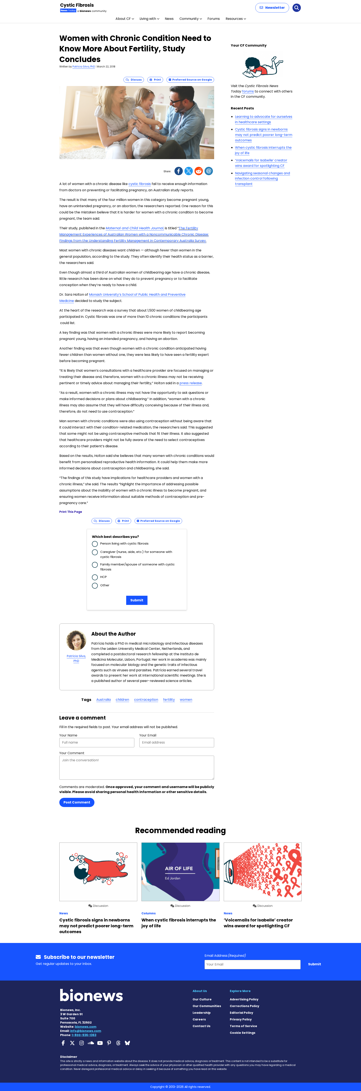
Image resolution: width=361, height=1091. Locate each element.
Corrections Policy (244, 1006)
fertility (169, 699)
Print (156, 79)
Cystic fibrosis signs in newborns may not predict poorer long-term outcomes (263, 134)
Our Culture (202, 999)
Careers (199, 1019)
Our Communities (207, 1006)
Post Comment (77, 802)
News (169, 18)
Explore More (240, 991)
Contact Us (201, 1026)
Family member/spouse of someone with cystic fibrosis (137, 566)
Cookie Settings (242, 1033)
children (122, 699)
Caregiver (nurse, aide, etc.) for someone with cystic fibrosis (136, 554)
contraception (146, 699)
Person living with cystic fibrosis (124, 543)
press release (190, 383)
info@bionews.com (85, 1031)
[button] (272, 8)
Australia (103, 699)
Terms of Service (243, 1026)
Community (189, 18)
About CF (123, 18)
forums (248, 91)
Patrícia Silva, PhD (83, 66)
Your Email (147, 735)
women (186, 699)
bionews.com (85, 1027)
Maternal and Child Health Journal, (135, 228)
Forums (213, 18)
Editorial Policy (241, 1013)
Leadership (202, 1013)
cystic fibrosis (139, 183)
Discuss (135, 79)
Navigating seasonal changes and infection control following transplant (262, 178)
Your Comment (71, 753)
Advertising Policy (244, 999)
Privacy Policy (241, 1019)
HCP (103, 577)
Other (104, 585)
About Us (200, 991)
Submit (136, 600)
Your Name (68, 735)
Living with (148, 18)
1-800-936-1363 (84, 1035)
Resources (234, 18)
